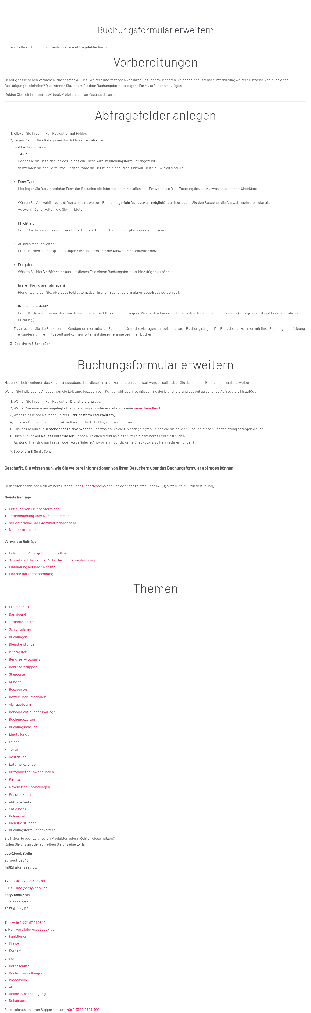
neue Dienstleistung (150, 408)
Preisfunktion (20, 794)
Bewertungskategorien (27, 697)
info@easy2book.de (32, 888)
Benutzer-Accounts (24, 659)
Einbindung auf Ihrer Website (32, 567)
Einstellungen (20, 734)
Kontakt (15, 950)
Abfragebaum (20, 704)
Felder (14, 742)
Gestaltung (18, 757)
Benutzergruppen (23, 666)
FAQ (12, 959)
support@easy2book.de (101, 486)
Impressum (18, 980)
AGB (12, 987)
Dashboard (17, 614)
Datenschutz (19, 966)
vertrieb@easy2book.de (35, 929)
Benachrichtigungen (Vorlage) (32, 712)
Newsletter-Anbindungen (29, 787)
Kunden (15, 682)
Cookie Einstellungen (26, 973)
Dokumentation (21, 1000)
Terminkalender (21, 621)
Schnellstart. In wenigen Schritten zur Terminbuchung (52, 560)
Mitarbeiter (18, 651)
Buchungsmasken (23, 727)
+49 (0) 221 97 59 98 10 (29, 922)
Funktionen (18, 936)
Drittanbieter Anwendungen (31, 772)
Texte (13, 749)
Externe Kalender (23, 764)
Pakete (14, 779)
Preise (14, 943)
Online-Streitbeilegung (27, 993)
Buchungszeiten (22, 719)
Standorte (17, 674)
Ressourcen (18, 689)
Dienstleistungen (23, 644)
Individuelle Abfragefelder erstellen (37, 553)
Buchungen (18, 636)
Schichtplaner (20, 629)
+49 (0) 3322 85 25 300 (29, 881)
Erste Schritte (20, 606)
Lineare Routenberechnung (31, 573)
